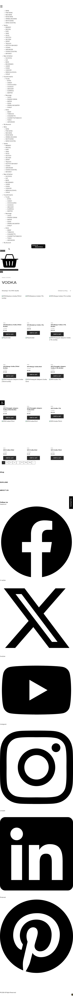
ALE (7, 60)
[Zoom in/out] (2, 997)
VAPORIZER (9, 49)
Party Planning (4, 488)
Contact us (3, 492)
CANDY (9, 83)
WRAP (9, 112)
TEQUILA (8, 43)
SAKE (7, 33)
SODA (9, 103)
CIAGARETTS (11, 116)
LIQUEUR (8, 70)
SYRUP (8, 74)
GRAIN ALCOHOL (11, 72)
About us (3, 494)
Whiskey (2, 476)
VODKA (8, 47)
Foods (8, 79)
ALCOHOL (9, 58)
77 (22, 462)
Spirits (6, 25)
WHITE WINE (10, 21)
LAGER (8, 66)
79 (30, 462)
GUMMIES (10, 91)
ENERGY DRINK (12, 99)
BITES (9, 80)
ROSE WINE (9, 17)
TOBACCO (10, 114)
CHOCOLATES (11, 85)
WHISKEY (9, 53)
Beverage (8, 95)
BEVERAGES (9, 64)
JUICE (9, 97)
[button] (2, 402)
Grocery (2, 478)
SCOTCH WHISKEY (12, 45)
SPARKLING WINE (11, 19)
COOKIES (10, 87)
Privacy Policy (4, 498)
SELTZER (8, 39)
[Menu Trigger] (1, 6)
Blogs (2, 496)
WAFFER (10, 93)
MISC (7, 110)
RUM (7, 31)
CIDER (8, 68)
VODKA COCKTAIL (11, 51)
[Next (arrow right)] (8, 999)
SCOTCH (8, 37)
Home (3, 277)
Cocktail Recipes (5, 484)
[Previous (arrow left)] (2, 999)
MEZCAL (8, 29)
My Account (7, 124)
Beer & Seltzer (8, 56)
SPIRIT (8, 41)
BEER (7, 62)
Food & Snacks (8, 76)
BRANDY (8, 27)
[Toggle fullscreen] (8, 997)
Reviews (2, 486)
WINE (7, 11)
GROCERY (10, 89)
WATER (9, 101)
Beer (1, 480)
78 (26, 462)
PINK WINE (9, 13)
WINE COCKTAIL (11, 23)
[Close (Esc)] (19, 997)
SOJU (7, 35)
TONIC (9, 120)
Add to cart (9, 334)
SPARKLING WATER (13, 105)
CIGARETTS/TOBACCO (14, 118)
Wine (5, 127)
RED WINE (9, 15)
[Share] (14, 997)
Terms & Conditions (6, 500)
